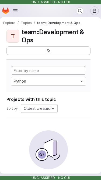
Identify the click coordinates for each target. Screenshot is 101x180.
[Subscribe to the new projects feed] (48, 50)
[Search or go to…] (80, 11)
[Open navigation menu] (15, 10)
